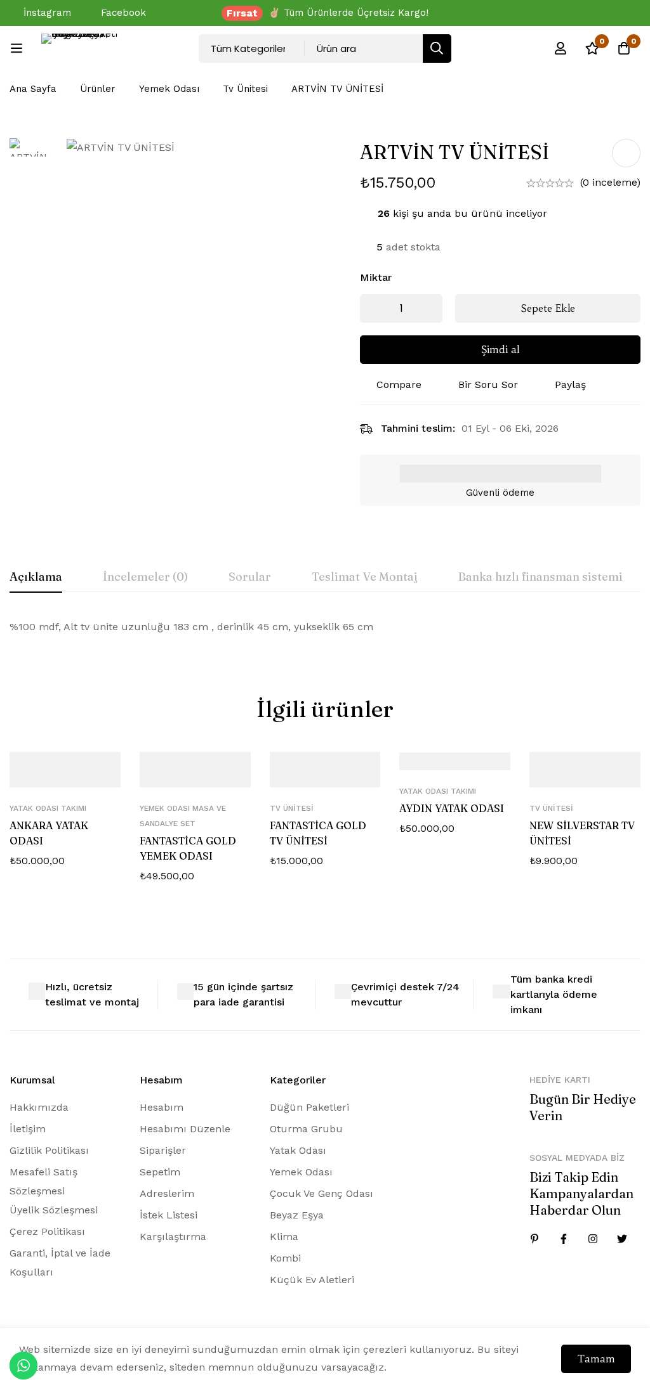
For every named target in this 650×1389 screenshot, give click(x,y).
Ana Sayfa (33, 88)
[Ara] (437, 48)
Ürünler (98, 88)
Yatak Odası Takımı (48, 808)
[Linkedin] (534, 1239)
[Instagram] (593, 1239)
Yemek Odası (169, 88)
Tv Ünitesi (245, 88)
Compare (398, 384)
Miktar (376, 277)
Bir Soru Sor (488, 384)
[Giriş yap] (560, 48)
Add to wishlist (626, 153)
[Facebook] (564, 1239)
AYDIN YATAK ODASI (451, 808)
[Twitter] (622, 1239)
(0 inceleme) (610, 182)
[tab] (36, 577)
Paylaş (570, 384)
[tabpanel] (325, 627)
